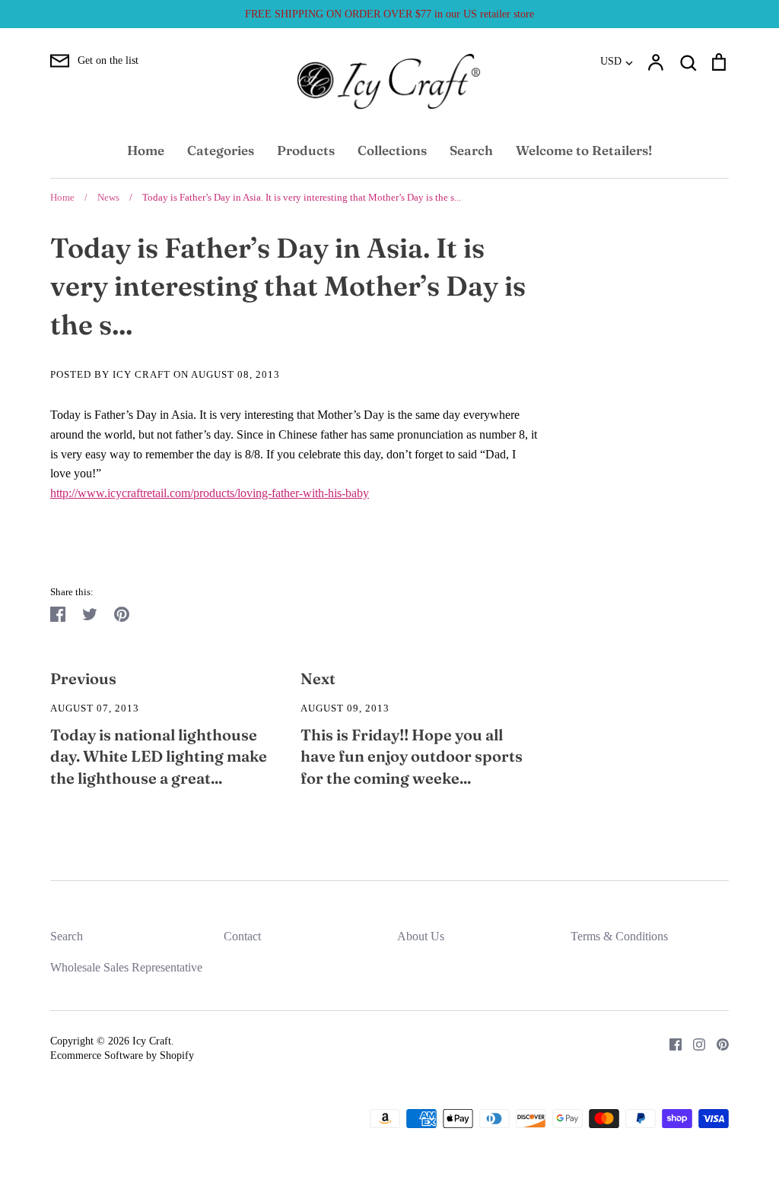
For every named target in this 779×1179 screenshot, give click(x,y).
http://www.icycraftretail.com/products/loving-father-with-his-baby (209, 492)
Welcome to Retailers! (584, 150)
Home (145, 150)
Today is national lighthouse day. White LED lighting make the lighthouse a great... (158, 756)
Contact (242, 936)
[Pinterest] (717, 1043)
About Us (420, 936)
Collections (392, 150)
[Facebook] (670, 1043)
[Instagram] (693, 1043)
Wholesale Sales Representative (126, 967)
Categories (220, 150)
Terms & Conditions (619, 936)
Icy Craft (151, 1041)
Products (306, 150)
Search (471, 150)
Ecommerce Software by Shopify (122, 1055)
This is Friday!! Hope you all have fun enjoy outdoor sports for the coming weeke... (411, 756)
